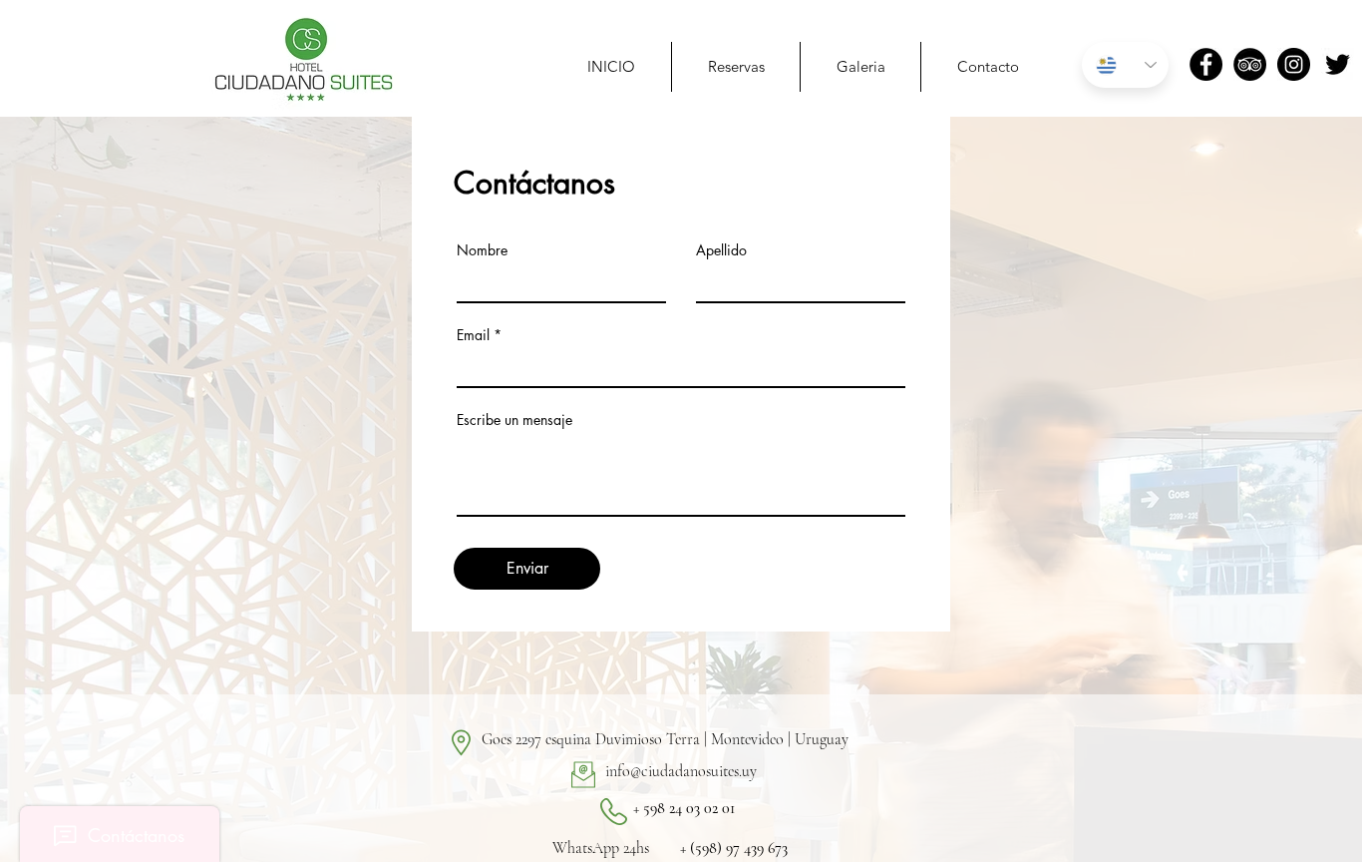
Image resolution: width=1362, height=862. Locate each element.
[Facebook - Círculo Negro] (1206, 64)
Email (473, 335)
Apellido (721, 250)
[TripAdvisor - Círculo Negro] (1249, 64)
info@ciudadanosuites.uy (681, 771)
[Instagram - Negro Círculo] (1293, 64)
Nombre (482, 250)
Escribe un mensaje (514, 420)
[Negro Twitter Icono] (1337, 64)
